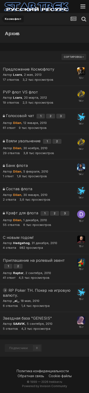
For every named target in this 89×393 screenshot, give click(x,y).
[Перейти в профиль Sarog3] (81, 168)
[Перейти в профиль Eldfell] (81, 262)
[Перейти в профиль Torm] (81, 71)
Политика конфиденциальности (43, 371)
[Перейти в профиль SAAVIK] (81, 320)
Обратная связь (31, 376)
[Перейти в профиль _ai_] (81, 117)
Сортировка (73, 56)
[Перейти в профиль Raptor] (81, 240)
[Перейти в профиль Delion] (81, 214)
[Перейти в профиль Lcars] (81, 94)
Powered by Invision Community (44, 386)
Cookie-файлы (60, 376)
